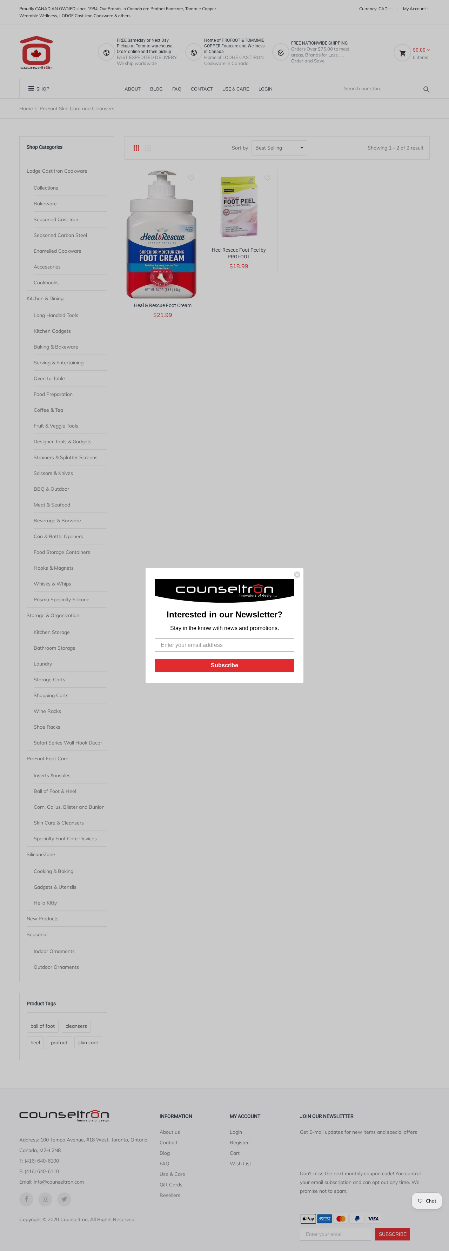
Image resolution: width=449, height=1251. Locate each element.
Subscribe (224, 665)
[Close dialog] (297, 574)
